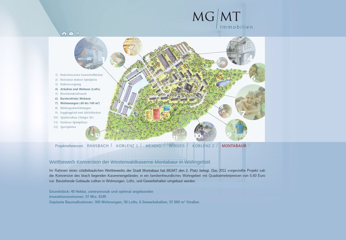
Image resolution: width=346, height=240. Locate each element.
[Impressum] (78, 34)
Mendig (153, 146)
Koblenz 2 (203, 146)
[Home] (222, 28)
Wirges (177, 146)
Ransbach (98, 146)
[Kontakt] (71, 34)
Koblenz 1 (127, 146)
